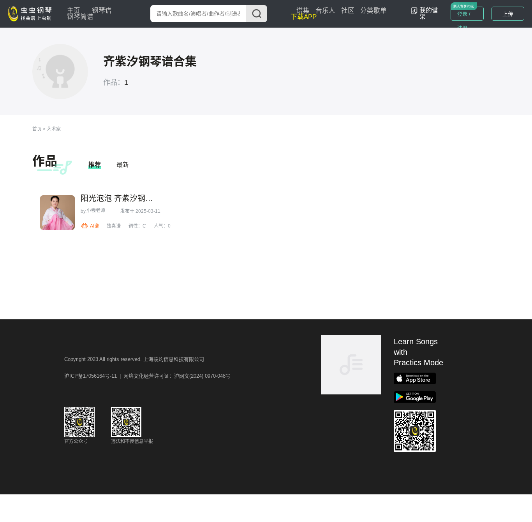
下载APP (304, 17)
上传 (507, 14)
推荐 (94, 164)
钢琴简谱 (80, 17)
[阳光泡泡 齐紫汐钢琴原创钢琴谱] (57, 212)
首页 (37, 129)
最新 (122, 164)
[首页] (31, 13)
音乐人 (325, 10)
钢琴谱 (102, 10)
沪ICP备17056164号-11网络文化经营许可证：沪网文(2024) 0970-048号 (147, 376)
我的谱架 (428, 13)
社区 (347, 10)
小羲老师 (95, 210)
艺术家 (54, 129)
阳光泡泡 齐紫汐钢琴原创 (120, 198)
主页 (73, 10)
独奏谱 (114, 226)
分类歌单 (373, 10)
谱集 (303, 10)
